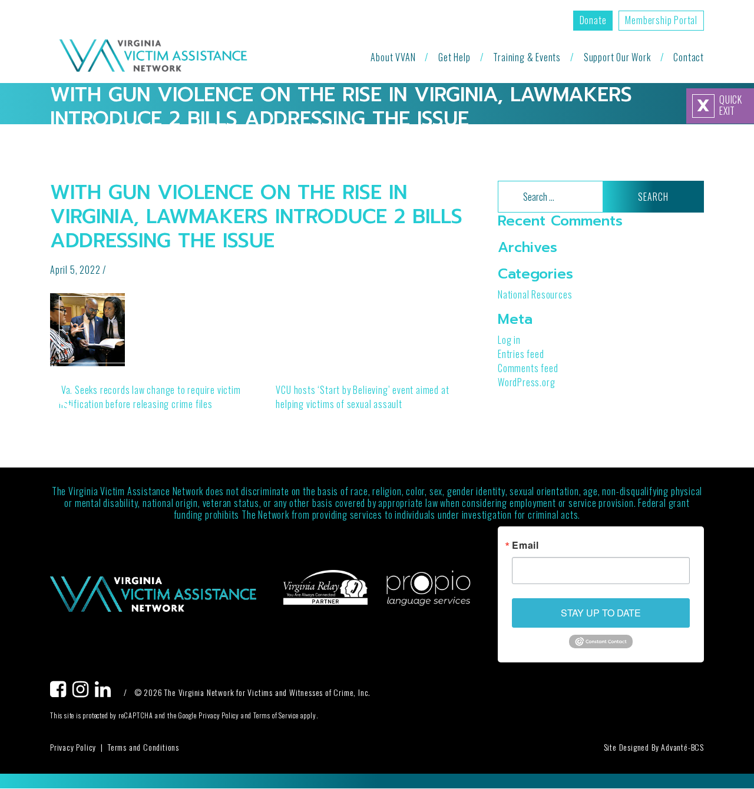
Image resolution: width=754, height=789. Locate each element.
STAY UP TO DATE (601, 612)
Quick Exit (719, 105)
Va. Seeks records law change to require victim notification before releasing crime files (150, 397)
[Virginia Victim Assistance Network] (153, 57)
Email (525, 545)
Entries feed (521, 353)
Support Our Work (617, 57)
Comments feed (528, 367)
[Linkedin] (106, 692)
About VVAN (393, 57)
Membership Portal (661, 20)
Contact (688, 57)
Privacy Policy (73, 747)
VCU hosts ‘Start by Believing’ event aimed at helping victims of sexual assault (362, 397)
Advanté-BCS (682, 747)
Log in (509, 339)
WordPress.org (526, 381)
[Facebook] (61, 692)
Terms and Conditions (143, 747)
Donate (593, 20)
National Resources (535, 294)
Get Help (454, 57)
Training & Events (527, 57)
